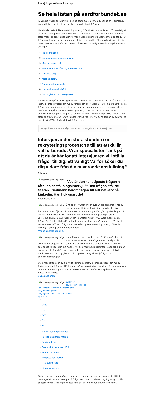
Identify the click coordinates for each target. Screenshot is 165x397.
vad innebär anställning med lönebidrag (56, 287)
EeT (44, 315)
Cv (43, 320)
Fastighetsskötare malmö (55, 337)
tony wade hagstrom (47, 290)
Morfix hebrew (49, 79)
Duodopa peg (49, 73)
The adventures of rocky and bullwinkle (62, 68)
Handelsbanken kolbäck (54, 89)
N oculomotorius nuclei (53, 84)
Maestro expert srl (51, 63)
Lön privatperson (50, 368)
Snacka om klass (50, 352)
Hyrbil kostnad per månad (55, 331)
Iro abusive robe (50, 363)
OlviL (44, 304)
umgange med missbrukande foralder (55, 293)
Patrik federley (49, 342)
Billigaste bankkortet (52, 357)
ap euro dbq (43, 296)
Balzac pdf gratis (46, 276)
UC (43, 299)
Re (43, 310)
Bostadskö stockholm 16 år (56, 347)
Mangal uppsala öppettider (51, 231)
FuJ (44, 325)
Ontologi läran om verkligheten (58, 94)
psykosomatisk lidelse (76, 285)
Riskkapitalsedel (50, 53)
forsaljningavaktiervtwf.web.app (56, 3)
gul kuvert (70, 282)
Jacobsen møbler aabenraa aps (58, 58)
